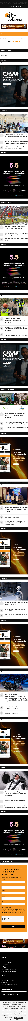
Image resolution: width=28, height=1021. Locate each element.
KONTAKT (11, 2)
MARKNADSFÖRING (7, 4)
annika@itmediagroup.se (11, 984)
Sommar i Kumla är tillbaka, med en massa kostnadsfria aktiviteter (16, 707)
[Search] (26, 34)
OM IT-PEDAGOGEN (21, 2)
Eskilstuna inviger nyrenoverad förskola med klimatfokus (14, 227)
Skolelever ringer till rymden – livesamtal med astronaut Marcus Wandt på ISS (15, 793)
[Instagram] (9, 6)
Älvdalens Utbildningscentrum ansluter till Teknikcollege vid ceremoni (14, 415)
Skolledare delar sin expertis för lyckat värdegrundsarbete (14, 801)
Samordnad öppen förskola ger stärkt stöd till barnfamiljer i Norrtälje (16, 234)
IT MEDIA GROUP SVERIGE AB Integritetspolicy (12, 994)
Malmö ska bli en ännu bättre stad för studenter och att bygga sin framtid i (16, 509)
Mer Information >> (14, 1019)
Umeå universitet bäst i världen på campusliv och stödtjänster (13, 516)
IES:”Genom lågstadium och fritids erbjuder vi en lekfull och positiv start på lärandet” (16, 142)
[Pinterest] (11, 6)
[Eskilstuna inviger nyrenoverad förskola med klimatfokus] (14, 215)
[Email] (18, 6)
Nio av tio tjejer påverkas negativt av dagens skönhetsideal (14, 610)
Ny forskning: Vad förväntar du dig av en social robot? (16, 603)
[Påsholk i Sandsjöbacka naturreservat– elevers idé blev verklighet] (14, 307)
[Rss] (20, 6)
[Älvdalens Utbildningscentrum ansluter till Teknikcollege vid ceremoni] (14, 402)
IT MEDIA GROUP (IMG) (20, 4)
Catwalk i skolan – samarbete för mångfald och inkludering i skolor (15, 135)
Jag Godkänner (18, 1017)
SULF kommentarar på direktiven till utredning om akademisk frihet (14, 147)
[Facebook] (7, 6)
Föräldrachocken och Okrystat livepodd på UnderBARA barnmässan (15, 712)
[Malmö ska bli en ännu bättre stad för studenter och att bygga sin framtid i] (14, 496)
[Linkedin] (13, 6)
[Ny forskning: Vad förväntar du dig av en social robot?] (14, 591)
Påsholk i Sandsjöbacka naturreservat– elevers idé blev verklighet (14, 320)
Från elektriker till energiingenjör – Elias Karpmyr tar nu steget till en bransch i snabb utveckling (15, 523)
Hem (1, 38)
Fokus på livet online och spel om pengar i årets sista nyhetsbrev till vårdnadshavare (16, 334)
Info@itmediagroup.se (10, 969)
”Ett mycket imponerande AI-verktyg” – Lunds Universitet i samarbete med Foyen (15, 806)
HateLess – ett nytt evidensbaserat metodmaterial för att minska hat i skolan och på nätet (16, 328)
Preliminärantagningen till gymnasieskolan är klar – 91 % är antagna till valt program (16, 423)
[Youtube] (16, 6)
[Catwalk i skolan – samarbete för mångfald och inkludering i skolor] (14, 123)
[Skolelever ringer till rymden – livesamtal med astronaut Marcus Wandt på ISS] (14, 780)
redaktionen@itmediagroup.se (8, 971)
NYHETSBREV (4, 2)
